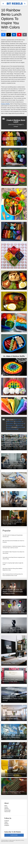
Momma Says (20, 427)
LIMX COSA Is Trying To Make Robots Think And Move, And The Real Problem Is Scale (13, 629)
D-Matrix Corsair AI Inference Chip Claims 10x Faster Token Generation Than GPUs (13, 679)
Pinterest (6, 823)
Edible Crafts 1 (18, 419)
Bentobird (8, 427)
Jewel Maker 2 (10, 423)
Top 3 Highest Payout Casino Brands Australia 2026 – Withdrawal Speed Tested (14, 774)
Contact (6, 807)
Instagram (6, 825)
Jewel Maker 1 (19, 421)
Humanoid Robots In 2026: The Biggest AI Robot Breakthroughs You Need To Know (13, 591)
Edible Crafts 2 (10, 421)
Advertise (6, 808)
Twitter (6, 822)
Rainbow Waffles (5, 104)
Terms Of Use (7, 811)
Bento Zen (19, 425)
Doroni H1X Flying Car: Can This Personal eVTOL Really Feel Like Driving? (13, 698)
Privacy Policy (7, 810)
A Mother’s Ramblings (12, 429)
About (5, 805)
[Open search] (25, 2)
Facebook (6, 820)
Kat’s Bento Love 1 (19, 423)
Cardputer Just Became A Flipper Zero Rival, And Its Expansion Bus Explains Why (13, 792)
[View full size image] (14, 138)
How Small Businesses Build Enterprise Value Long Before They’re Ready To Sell (12, 522)
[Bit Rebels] (14, 5)
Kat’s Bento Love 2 (11, 425)
